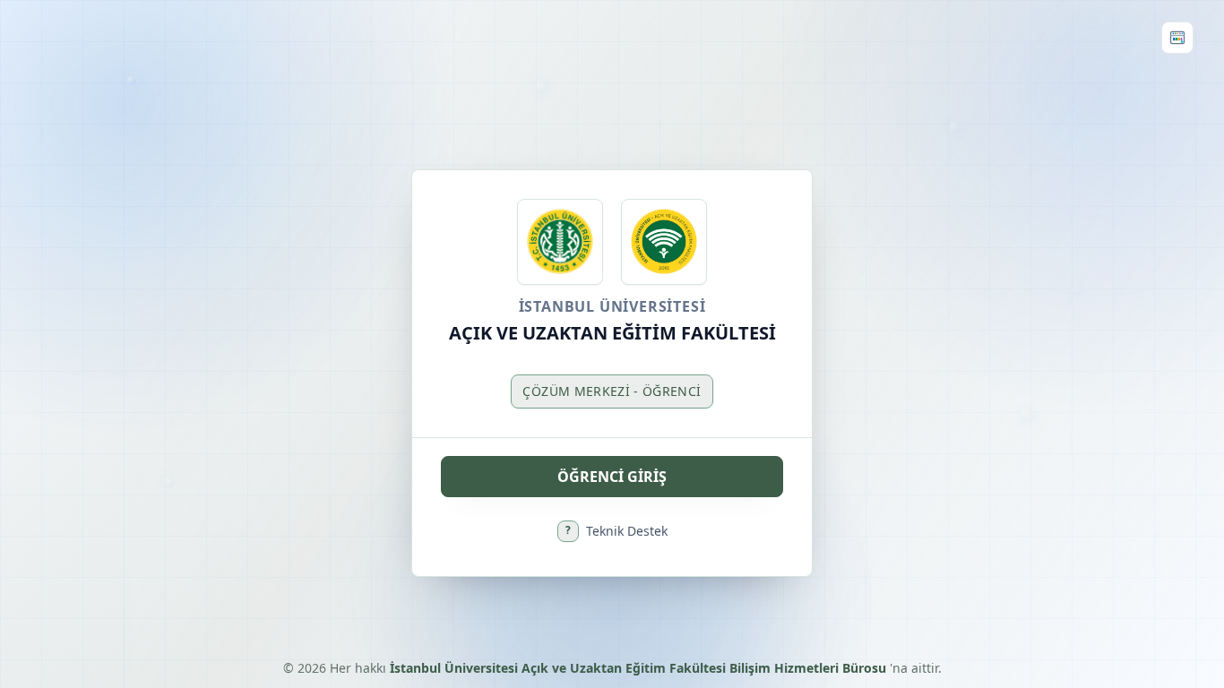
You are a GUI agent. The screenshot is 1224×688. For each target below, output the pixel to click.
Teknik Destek (616, 530)
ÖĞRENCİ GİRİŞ (612, 476)
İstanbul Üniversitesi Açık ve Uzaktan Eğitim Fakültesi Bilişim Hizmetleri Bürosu (640, 667)
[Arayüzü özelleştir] (1177, 38)
